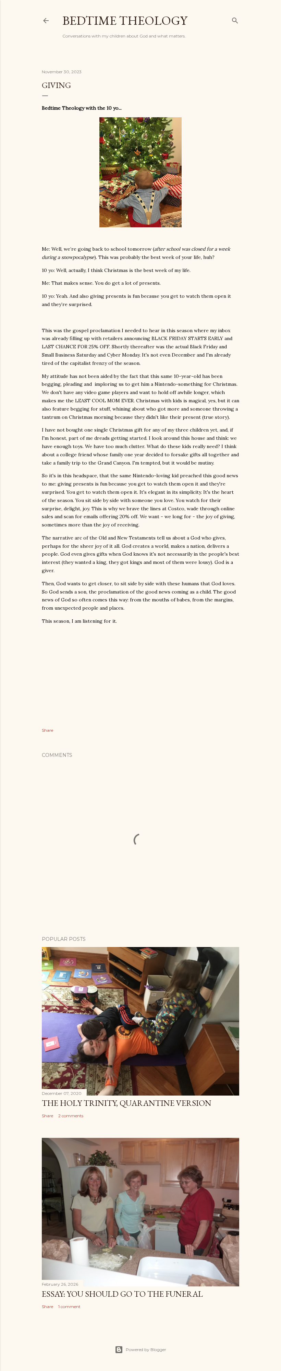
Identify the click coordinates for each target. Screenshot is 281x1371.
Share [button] (47, 730)
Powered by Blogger (146, 1349)
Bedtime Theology (124, 20)
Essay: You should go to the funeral (122, 1293)
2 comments (70, 1115)
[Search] (235, 19)
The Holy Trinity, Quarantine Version (126, 1103)
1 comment (69, 1306)
